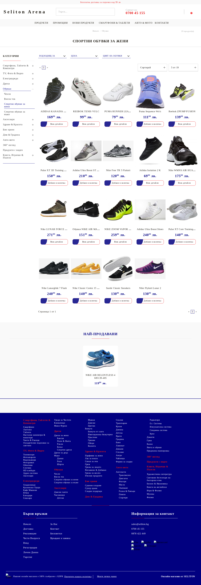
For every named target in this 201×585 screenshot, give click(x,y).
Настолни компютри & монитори (34, 436)
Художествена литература (159, 474)
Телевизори (28, 455)
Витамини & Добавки (95, 470)
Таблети (27, 432)
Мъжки (91, 420)
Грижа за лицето (93, 467)
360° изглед (153, 456)
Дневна (119, 430)
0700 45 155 (137, 529)
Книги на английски (157, 487)
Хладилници (29, 485)
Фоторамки (28, 462)
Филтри (122, 481)
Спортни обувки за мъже (66, 482)
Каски (150, 444)
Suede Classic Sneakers (118, 288)
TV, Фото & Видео (33, 450)
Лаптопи (27, 430)
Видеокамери (29, 460)
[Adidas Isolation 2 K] (150, 151)
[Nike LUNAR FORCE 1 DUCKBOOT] (54, 210)
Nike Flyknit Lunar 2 (150, 288)
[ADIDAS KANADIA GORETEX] (54, 92)
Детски (60, 498)
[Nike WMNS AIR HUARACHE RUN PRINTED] (182, 151)
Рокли (60, 444)
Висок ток (59, 477)
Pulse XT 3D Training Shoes (55, 170)
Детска (119, 433)
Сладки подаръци (93, 491)
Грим (87, 464)
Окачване (123, 488)
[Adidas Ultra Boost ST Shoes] (86, 151)
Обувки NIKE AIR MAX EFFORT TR (93, 229)
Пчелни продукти (93, 476)
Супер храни (91, 488)
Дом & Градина (94, 496)
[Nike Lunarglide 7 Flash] (54, 269)
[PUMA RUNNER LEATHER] (118, 92)
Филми (150, 497)
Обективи (28, 465)
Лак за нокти (91, 458)
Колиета (92, 446)
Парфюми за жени (94, 456)
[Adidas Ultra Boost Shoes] (150, 210)
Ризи (59, 461)
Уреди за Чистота (62, 420)
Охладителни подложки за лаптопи (36, 444)
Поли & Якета (64, 441)
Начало (27, 524)
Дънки (60, 458)
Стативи (27, 468)
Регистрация (30, 547)
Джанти (151, 437)
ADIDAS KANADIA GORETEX (58, 111)
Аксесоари (28, 476)
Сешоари (27, 498)
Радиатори (155, 420)
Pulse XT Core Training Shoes (184, 229)
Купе (152, 434)
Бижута (88, 429)
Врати (119, 436)
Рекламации (29, 533)
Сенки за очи (91, 461)
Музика (150, 494)
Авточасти (121, 472)
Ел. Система (156, 423)
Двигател (123, 478)
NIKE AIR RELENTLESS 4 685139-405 (100, 376)
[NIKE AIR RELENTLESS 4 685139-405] (100, 359)
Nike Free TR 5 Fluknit (118, 170)
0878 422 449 (138, 533)
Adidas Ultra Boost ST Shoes (88, 170)
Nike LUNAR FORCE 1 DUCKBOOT (61, 229)
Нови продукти (83, 23)
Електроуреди (31, 481)
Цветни (91, 426)
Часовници (59, 495)
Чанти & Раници (31, 440)
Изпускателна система (160, 427)
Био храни (91, 481)
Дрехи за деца (61, 453)
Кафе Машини (30, 490)
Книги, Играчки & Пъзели (157, 468)
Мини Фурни (60, 426)
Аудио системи (30, 473)
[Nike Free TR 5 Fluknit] (118, 151)
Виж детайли (56, 124)
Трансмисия (124, 475)
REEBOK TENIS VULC (86, 111)
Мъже (57, 456)
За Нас (54, 524)
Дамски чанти (61, 492)
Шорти (60, 464)
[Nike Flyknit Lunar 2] (150, 269)
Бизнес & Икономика (157, 484)
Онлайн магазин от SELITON (178, 576)
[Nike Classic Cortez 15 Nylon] (86, 269)
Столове (120, 452)
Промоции (60, 23)
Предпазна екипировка (158, 451)
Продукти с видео (157, 461)
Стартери (123, 498)
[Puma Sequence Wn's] (150, 92)
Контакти (162, 23)
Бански (60, 438)
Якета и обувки (154, 447)
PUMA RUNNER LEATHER (119, 111)
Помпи (122, 494)
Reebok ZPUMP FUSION (182, 111)
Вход (26, 543)
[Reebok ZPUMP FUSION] (182, 92)
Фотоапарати (29, 457)
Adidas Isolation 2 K (150, 170)
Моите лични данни (107, 576)
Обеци (91, 443)
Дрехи (57, 431)
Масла (122, 485)
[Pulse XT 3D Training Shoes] (54, 151)
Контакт (54, 529)
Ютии (26, 493)
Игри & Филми (154, 491)
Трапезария (121, 423)
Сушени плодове (93, 485)
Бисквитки (56, 533)
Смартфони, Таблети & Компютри (36, 421)
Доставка (28, 529)
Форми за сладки (124, 462)
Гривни (91, 440)
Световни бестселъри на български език (158, 479)
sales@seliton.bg (140, 524)
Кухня (119, 426)
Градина (120, 439)
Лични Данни (30, 552)
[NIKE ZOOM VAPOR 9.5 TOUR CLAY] (118, 210)
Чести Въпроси (31, 538)
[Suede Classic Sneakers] (118, 269)
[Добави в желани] (67, 77)
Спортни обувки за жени (66, 480)
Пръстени (92, 437)
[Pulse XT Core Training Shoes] (182, 210)
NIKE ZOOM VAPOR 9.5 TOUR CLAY (125, 229)
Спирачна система (158, 430)
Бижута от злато (96, 431)
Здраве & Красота (95, 451)
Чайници (120, 458)
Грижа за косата (92, 473)
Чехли (57, 474)
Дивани (119, 449)
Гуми (149, 440)
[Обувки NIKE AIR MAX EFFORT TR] (86, 210)
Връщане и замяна (60, 538)
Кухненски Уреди (31, 487)
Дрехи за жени (61, 435)
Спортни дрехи (64, 450)
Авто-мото (122, 467)
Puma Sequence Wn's (150, 111)
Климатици (59, 423)
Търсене (27, 557)
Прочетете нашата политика (78, 576)
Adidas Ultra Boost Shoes (150, 229)
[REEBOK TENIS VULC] (86, 92)
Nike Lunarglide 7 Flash (54, 288)
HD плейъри (29, 470)
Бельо (60, 447)
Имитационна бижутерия (100, 434)
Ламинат (120, 446)
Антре (119, 455)
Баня (118, 442)
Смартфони (28, 427)
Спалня (119, 420)
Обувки (58, 469)
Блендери (27, 495)
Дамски (91, 423)
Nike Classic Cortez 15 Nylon (88, 288)
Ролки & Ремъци (127, 491)
